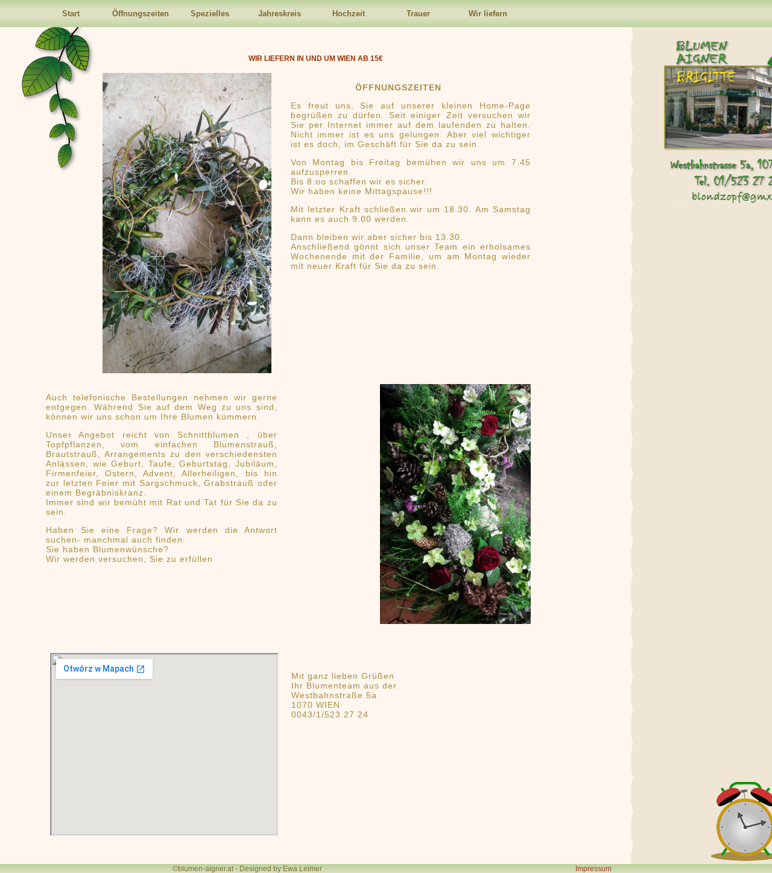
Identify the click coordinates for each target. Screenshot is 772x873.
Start (71, 13)
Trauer (418, 13)
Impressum (593, 869)
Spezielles (210, 13)
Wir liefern (488, 13)
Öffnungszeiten (140, 13)
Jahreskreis (279, 13)
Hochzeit (348, 13)
